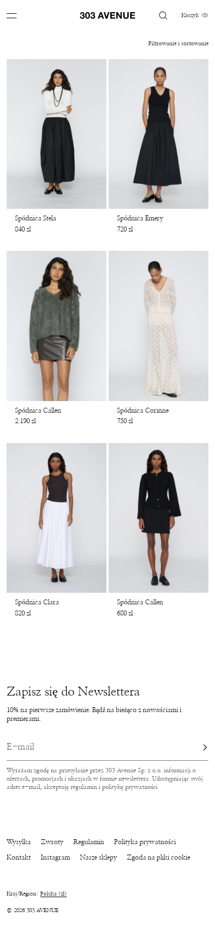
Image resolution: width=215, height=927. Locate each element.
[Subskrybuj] (194, 747)
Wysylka (19, 842)
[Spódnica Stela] (56, 134)
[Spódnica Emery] (158, 134)
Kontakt (19, 857)
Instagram (55, 857)
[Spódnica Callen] (56, 326)
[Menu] (20, 15)
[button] (163, 15)
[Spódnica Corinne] (158, 326)
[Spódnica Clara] (56, 518)
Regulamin (88, 842)
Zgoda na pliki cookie (158, 857)
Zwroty (52, 842)
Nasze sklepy (98, 857)
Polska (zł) (53, 894)
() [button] (194, 15)
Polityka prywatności (145, 842)
